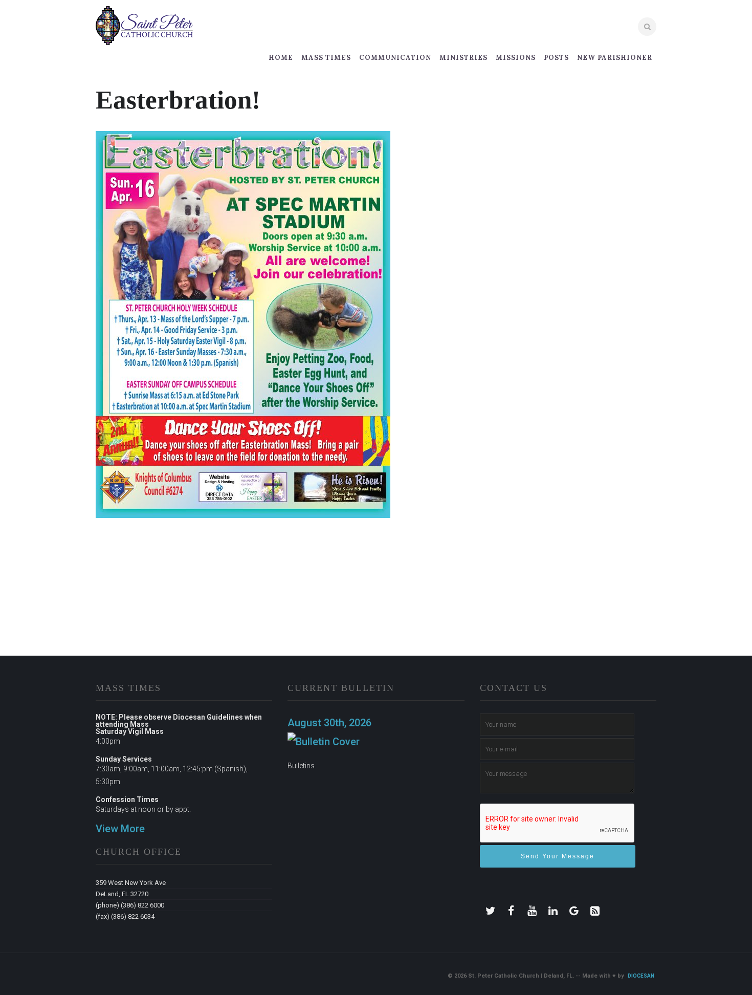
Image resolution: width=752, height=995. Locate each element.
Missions (516, 57)
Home (281, 57)
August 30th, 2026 (329, 723)
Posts (556, 57)
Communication (395, 57)
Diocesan (641, 976)
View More (120, 829)
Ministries (463, 57)
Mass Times (326, 57)
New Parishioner (614, 57)
